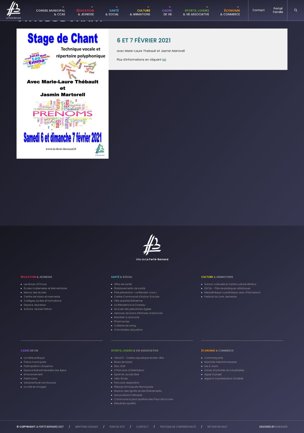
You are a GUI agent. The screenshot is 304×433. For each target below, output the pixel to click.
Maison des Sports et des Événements (138, 391)
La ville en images (35, 387)
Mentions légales (86, 426)
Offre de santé (123, 284)
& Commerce (217, 350)
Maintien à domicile (126, 317)
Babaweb (281, 426)
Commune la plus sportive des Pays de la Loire (143, 399)
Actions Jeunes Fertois (38, 309)
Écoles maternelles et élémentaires (45, 288)
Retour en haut (217, 426)
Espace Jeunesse (35, 305)
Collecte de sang (125, 325)
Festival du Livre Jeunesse (220, 296)
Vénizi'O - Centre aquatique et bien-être (139, 358)
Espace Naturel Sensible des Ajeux (45, 370)
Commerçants (213, 358)
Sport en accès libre (126, 374)
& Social (121, 277)
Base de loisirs (123, 362)
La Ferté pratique (34, 358)
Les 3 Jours (211, 366)
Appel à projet (212, 374)
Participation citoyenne (38, 366)
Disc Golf (119, 366)
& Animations (217, 277)
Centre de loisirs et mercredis (42, 296)
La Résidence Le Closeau (129, 305)
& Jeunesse (36, 277)
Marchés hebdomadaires (220, 362)
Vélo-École (121, 378)
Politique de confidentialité (178, 426)
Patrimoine (30, 378)
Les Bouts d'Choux (35, 284)
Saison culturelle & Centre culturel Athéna (230, 284)
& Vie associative (134, 350)
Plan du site (117, 426)
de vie (29, 350)
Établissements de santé (129, 288)
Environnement (33, 374)
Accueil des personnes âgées (132, 309)
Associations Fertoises (128, 395)
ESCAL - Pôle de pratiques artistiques (227, 288)
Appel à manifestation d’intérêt (223, 378)
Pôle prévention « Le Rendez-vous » (135, 292)
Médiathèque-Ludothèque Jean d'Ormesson (232, 292)
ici (164, 60)
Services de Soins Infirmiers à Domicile (138, 313)
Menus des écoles (35, 292)
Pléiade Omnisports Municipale (133, 387)
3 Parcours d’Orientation (129, 370)
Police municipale (35, 362)
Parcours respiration (126, 382)
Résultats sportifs (125, 403)
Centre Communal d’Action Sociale (136, 296)
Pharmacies (121, 321)
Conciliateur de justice (128, 329)
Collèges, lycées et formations (43, 300)
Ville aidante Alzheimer (128, 300)
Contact (142, 426)
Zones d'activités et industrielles (224, 370)
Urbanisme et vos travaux (40, 382)
